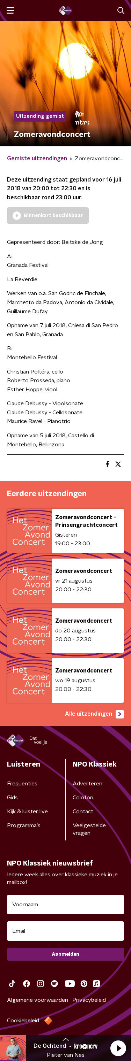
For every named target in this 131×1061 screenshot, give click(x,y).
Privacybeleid (89, 1000)
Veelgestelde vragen (89, 829)
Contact (83, 811)
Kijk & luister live (27, 811)
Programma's (24, 825)
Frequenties (22, 783)
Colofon (83, 797)
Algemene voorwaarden (37, 1000)
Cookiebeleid (23, 1020)
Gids (12, 797)
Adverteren (87, 783)
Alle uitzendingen (88, 714)
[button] (118, 1048)
